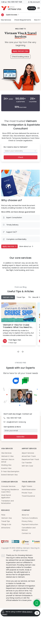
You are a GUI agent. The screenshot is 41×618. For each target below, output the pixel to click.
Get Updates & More (12, 427)
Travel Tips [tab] (21, 297)
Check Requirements (22, 20)
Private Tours (27, 493)
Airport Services (28, 453)
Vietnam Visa (6, 518)
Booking (32, 8)
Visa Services (6, 20)
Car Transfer (27, 462)
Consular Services (8, 486)
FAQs (3, 515)
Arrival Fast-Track (29, 456)
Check (20, 157)
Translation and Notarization (7, 502)
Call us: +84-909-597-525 (11, 2)
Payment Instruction (30, 524)
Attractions (5, 528)
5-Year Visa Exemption (10, 471)
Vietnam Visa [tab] (8, 297)
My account (35, 2)
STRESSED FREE (20, 363)
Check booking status (20, 57)
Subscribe (20, 437)
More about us (25, 246)
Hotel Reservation (29, 489)
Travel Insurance (28, 496)
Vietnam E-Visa (7, 456)
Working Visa (6, 465)
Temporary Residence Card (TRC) (10, 490)
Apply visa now (8, 246)
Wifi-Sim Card (27, 466)
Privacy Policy (27, 521)
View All (35, 297)
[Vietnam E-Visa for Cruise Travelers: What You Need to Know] (18, 312)
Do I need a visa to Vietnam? (15, 147)
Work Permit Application (6, 496)
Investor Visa (6, 468)
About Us (25, 515)
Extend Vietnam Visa (9, 475)
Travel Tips (5, 521)
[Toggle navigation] (38, 8)
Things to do (6, 524)
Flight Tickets (27, 486)
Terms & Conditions (30, 518)
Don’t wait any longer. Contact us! (18, 414)
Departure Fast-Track (30, 459)
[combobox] (20, 151)
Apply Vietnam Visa (20, 51)
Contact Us (26, 533)
